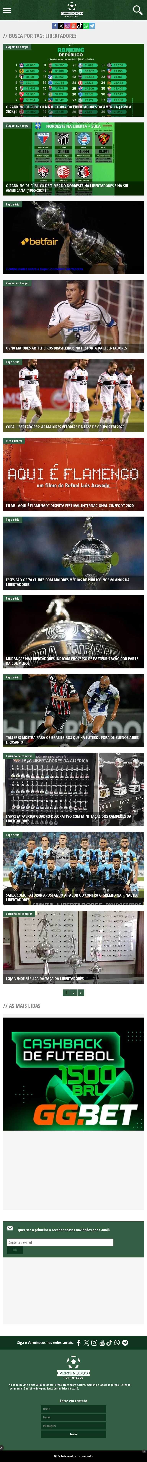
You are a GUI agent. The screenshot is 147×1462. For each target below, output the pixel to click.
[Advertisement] (73, 1175)
